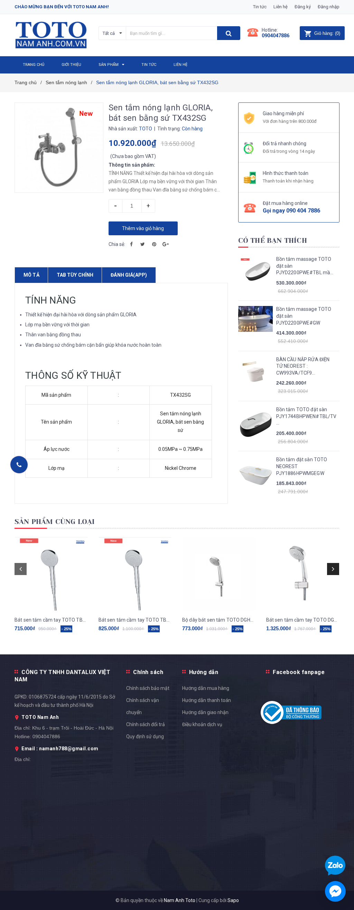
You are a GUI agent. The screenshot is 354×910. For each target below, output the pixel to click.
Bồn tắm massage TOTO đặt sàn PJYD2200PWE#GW (304, 315)
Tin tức (260, 6)
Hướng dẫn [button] (203, 672)
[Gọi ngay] (19, 464)
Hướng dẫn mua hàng (205, 688)
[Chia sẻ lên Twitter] (142, 244)
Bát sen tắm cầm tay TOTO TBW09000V (51, 620)
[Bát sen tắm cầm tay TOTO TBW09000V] (51, 574)
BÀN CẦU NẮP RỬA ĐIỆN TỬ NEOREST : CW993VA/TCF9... (303, 366)
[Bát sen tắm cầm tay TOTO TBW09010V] (135, 574)
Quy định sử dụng (145, 736)
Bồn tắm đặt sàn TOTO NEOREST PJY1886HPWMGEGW (301, 466)
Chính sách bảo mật (147, 688)
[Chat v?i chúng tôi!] (335, 891)
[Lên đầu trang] (338, 539)
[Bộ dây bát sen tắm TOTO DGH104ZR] (219, 574)
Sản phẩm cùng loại (55, 522)
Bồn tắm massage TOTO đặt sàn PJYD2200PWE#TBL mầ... (305, 265)
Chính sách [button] (148, 672)
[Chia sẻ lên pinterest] (154, 244)
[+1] (165, 244)
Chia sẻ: (117, 244)
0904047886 (275, 35)
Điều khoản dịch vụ (202, 724)
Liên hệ (280, 6)
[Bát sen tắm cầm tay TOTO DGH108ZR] (303, 574)
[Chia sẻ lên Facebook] (131, 244)
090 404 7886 (303, 210)
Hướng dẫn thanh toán (206, 700)
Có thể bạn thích (272, 241)
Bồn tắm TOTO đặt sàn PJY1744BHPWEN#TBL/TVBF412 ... (306, 416)
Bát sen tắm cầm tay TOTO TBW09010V (135, 620)
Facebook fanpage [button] (299, 672)
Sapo (233, 900)
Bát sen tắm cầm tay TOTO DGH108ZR (303, 620)
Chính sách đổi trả (145, 724)
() (327, 33)
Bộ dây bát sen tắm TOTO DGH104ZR (219, 620)
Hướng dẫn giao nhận (205, 712)
